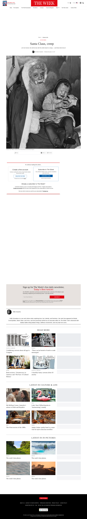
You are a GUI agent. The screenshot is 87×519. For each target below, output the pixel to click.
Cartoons (42, 7)
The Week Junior (65, 7)
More (57, 7)
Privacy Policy (55, 502)
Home (39, 37)
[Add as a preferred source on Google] (43, 509)
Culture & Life (45, 37)
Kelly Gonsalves (39, 51)
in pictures (43, 40)
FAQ (36, 505)
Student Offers (74, 7)
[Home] (10, 7)
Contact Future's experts (32, 502)
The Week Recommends (26, 7)
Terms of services (39, 300)
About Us (22, 502)
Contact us (45, 191)
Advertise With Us (29, 505)
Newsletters (35, 7)
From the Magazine (50, 7)
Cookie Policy (63, 502)
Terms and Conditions (45, 502)
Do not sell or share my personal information (50, 505)
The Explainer (16, 7)
